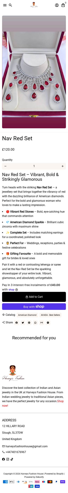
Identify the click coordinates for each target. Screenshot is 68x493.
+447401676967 (14, 452)
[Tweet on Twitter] (22, 322)
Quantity (7, 160)
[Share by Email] (41, 322)
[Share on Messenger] (48, 322)
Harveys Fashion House (32, 474)
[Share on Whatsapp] (35, 322)
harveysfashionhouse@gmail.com (25, 446)
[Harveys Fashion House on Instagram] (7, 459)
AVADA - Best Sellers (50, 315)
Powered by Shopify (54, 474)
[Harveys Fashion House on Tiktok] (11, 459)
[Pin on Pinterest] (29, 322)
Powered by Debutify (34, 477)
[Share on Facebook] (16, 322)
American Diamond (27, 315)
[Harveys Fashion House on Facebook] (3, 459)
